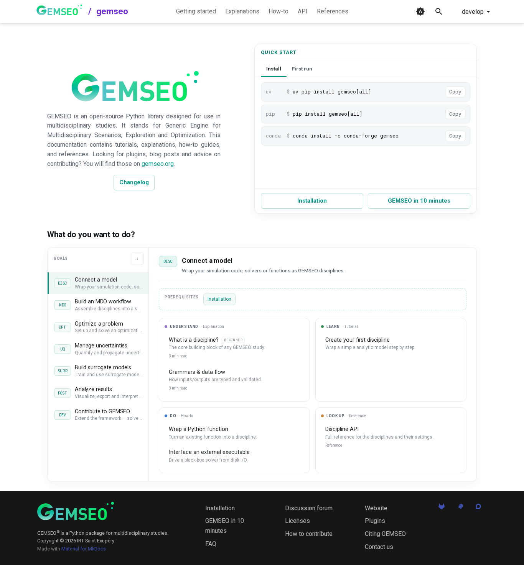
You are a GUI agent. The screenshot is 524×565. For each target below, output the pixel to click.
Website (376, 508)
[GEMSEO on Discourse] (478, 508)
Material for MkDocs (83, 549)
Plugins (375, 520)
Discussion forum (309, 508)
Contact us (379, 546)
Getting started (196, 11)
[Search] (439, 11)
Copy (455, 91)
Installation (312, 200)
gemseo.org (158, 163)
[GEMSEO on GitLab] (441, 508)
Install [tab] (273, 69)
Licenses (297, 520)
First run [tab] (302, 69)
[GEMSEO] (75, 511)
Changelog (134, 182)
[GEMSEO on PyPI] (459, 508)
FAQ (210, 543)
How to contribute (309, 533)
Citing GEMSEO (385, 533)
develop (473, 11)
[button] (98, 283)
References (332, 11)
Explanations (242, 11)
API (303, 11)
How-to (278, 11)
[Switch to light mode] (420, 11)
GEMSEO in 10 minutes (419, 200)
